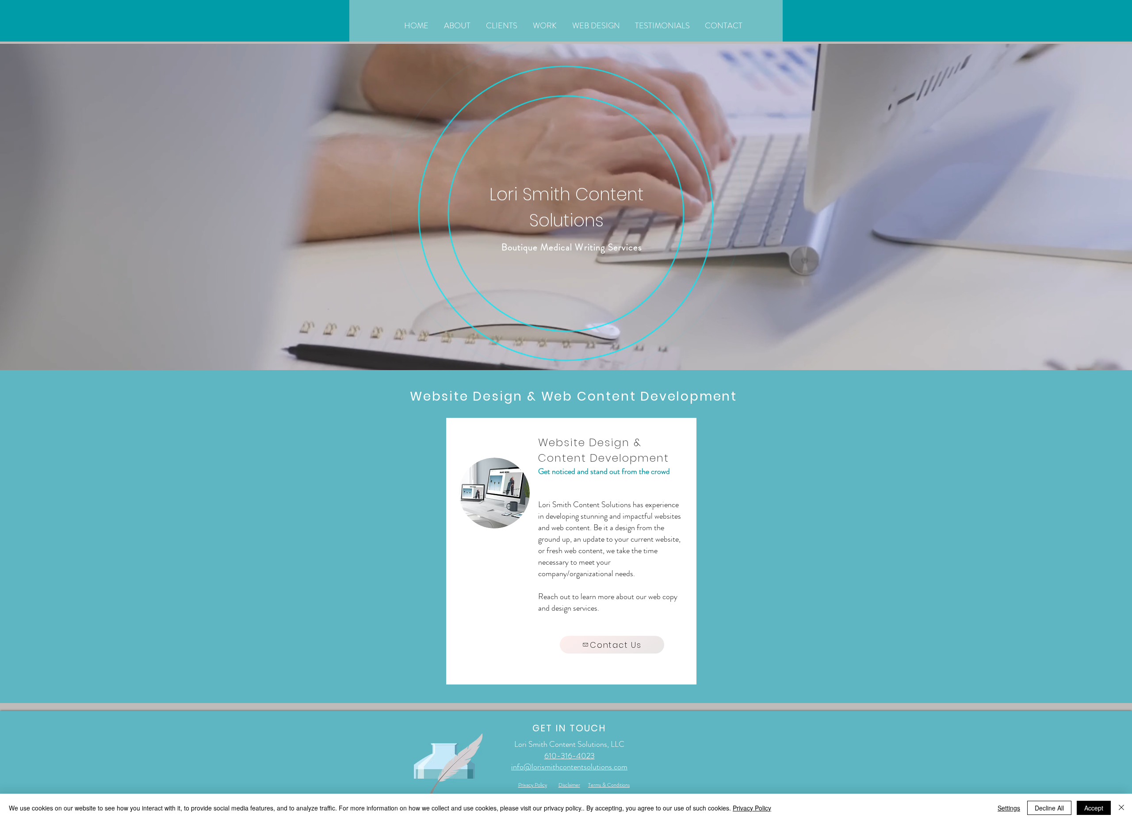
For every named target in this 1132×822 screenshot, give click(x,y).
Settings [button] (1009, 807)
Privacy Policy (752, 807)
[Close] (1121, 808)
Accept (1093, 807)
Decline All (1049, 807)
